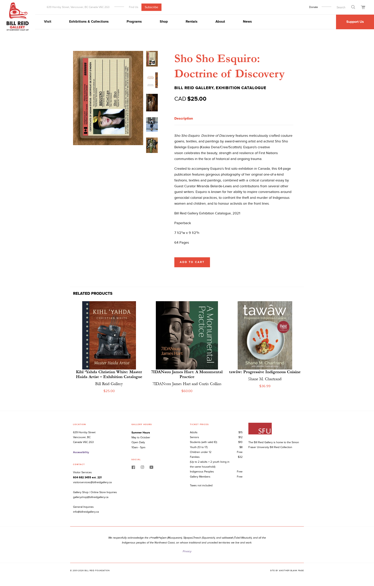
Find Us (133, 7)
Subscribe (151, 7)
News (247, 22)
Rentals (192, 22)
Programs (134, 22)
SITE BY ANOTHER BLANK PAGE (287, 570)
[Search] (353, 6)
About (220, 22)
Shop (164, 22)
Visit (47, 22)
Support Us (355, 22)
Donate (313, 7)
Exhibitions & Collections (89, 22)
